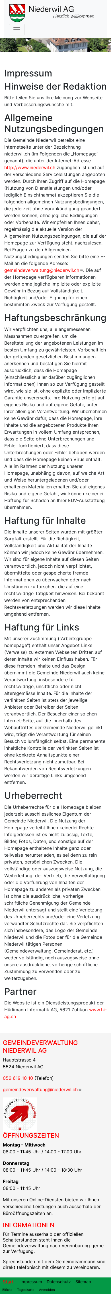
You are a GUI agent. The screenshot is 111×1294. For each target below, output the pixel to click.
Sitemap (83, 1281)
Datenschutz (59, 1281)
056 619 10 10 (18, 1078)
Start (8, 1282)
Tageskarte (25, 1290)
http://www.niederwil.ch (29, 167)
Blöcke (7, 1290)
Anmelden (47, 1290)
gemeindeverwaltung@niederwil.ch (41, 270)
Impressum (31, 1281)
